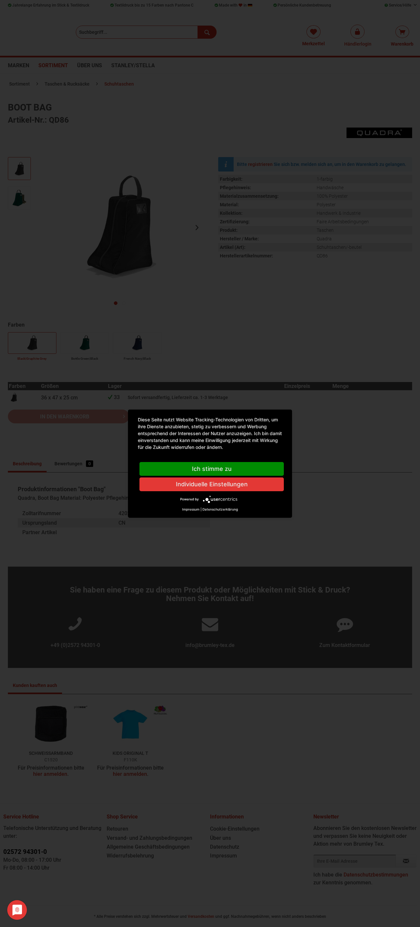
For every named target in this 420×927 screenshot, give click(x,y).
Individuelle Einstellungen (212, 484)
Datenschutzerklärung (220, 509)
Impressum (191, 509)
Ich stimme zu (212, 468)
